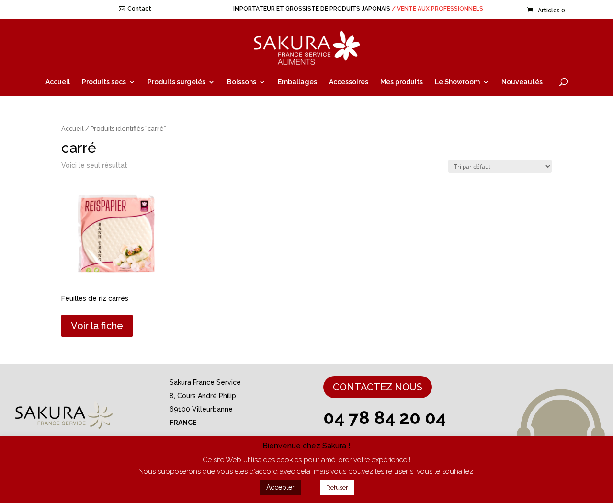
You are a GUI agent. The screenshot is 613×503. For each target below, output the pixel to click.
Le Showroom (457, 82)
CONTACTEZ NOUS (377, 387)
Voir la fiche (97, 326)
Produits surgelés (176, 82)
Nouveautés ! (523, 82)
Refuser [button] (337, 487)
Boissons (241, 82)
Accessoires (348, 82)
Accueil (57, 82)
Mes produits (401, 82)
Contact (139, 8)
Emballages (297, 82)
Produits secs (104, 82)
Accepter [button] (280, 487)
